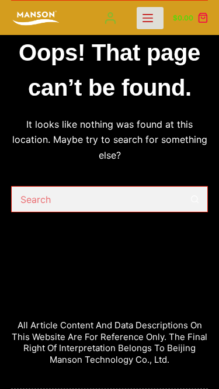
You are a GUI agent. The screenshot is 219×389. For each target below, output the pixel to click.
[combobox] (97, 199)
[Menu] (150, 18)
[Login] (110, 18)
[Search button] (194, 199)
